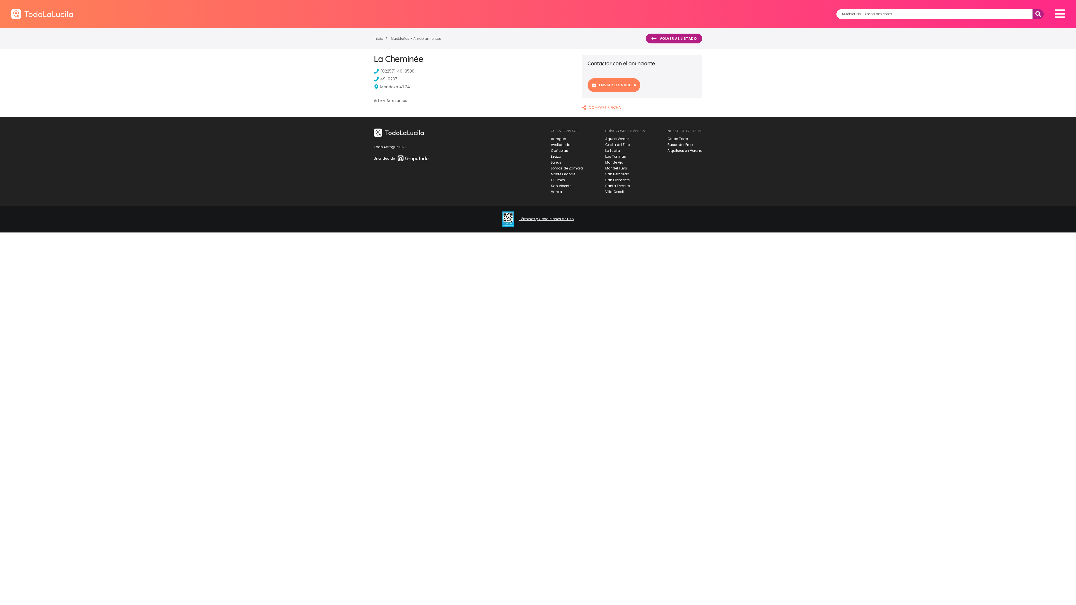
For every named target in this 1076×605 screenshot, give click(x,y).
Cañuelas (559, 150)
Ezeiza (556, 156)
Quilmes (558, 180)
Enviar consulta (617, 85)
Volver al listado (678, 38)
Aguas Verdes (617, 138)
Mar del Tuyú (616, 168)
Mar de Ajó (614, 162)
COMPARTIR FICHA (605, 107)
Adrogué (558, 138)
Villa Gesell (614, 191)
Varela (556, 191)
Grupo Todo (677, 138)
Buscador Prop (680, 144)
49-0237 (388, 79)
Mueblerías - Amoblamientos (416, 38)
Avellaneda (561, 144)
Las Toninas (615, 156)
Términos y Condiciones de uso (546, 219)
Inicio (378, 38)
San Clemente (617, 180)
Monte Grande (563, 174)
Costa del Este (617, 144)
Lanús (556, 162)
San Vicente (561, 185)
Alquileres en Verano (684, 150)
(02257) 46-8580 (397, 71)
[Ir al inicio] (42, 14)
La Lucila (612, 150)
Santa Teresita (617, 185)
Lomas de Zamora (567, 168)
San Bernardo (617, 174)
